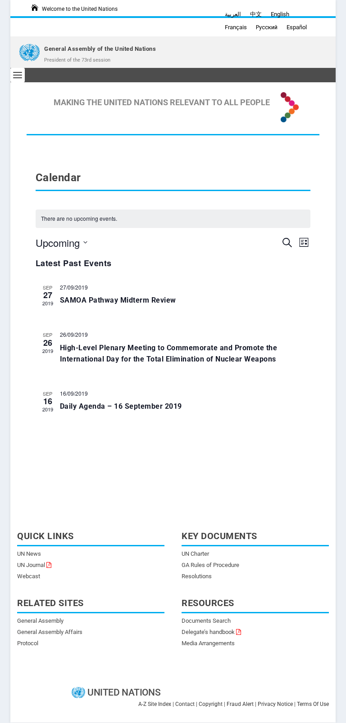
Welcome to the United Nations (80, 9)
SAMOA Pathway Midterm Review (118, 300)
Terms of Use (313, 704)
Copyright (211, 704)
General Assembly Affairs (49, 632)
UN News (29, 553)
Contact (185, 704)
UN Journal (31, 565)
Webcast (28, 576)
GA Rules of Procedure (210, 565)
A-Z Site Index (154, 704)
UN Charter (195, 553)
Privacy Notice (275, 704)
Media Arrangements (208, 643)
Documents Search (206, 620)
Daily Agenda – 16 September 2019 (121, 406)
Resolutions (197, 576)
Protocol (27, 643)
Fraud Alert (240, 704)
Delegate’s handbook (208, 632)
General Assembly (40, 620)
